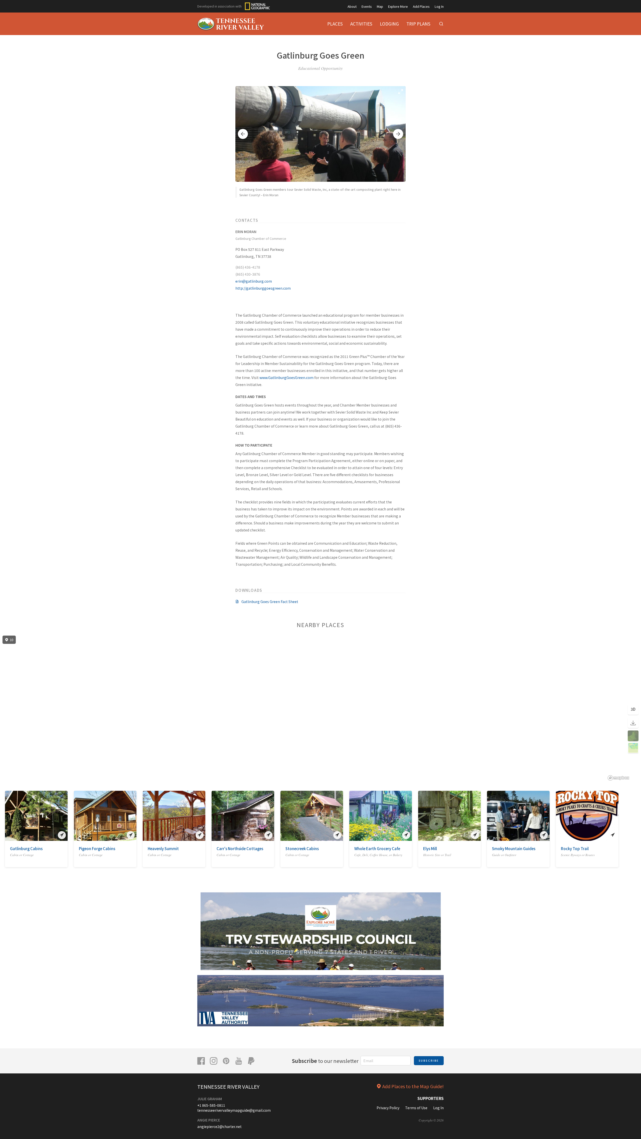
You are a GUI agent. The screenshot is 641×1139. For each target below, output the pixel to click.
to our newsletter (325, 1060)
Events (367, 6)
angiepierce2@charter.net (219, 1126)
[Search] (441, 23)
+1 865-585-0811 (211, 1105)
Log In (439, 6)
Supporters (430, 1098)
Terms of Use (416, 1107)
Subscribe (429, 1060)
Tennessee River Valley (228, 1086)
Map (380, 6)
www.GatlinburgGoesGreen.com (286, 377)
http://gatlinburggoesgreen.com (263, 288)
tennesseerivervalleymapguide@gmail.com (234, 1110)
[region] (320, 708)
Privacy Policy (388, 1107)
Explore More (398, 6)
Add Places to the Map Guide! (413, 1086)
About (352, 6)
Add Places (421, 6)
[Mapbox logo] (618, 778)
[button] (243, 134)
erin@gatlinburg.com (253, 281)
